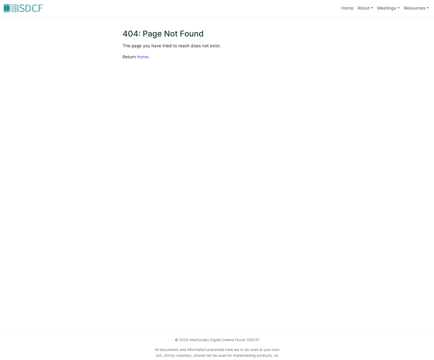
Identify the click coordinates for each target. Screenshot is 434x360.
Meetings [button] (386, 8)
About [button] (363, 8)
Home (347, 8)
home (142, 56)
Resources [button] (414, 8)
